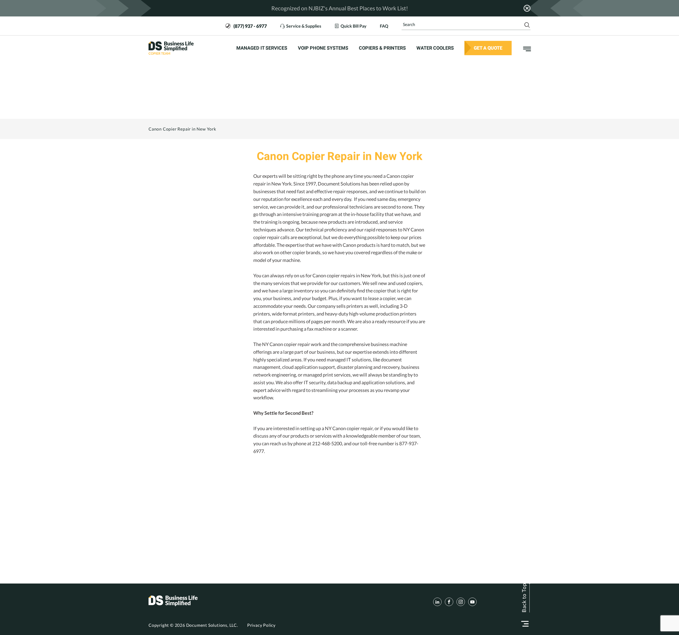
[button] (524, 624)
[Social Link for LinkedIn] (437, 602)
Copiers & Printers (382, 48)
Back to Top (524, 597)
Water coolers (435, 48)
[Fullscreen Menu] (524, 48)
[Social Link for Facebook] (449, 602)
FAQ (384, 25)
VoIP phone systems (323, 48)
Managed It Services (261, 48)
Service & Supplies (303, 25)
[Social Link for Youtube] (472, 602)
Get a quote (488, 48)
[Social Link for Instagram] (460, 602)
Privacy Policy (261, 625)
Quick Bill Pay (354, 25)
